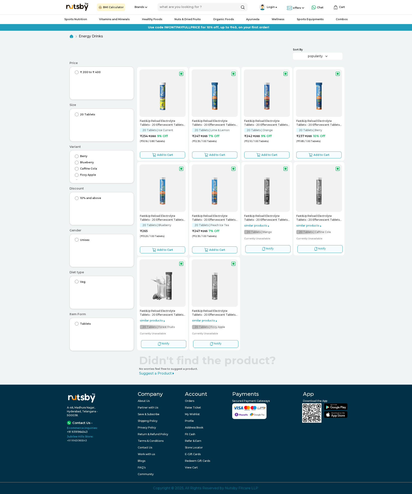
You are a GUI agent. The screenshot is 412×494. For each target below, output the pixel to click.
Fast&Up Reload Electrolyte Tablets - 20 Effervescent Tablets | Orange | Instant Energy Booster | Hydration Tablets (266, 123)
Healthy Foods (152, 19)
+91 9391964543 (77, 431)
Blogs (141, 460)
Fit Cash (190, 434)
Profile (189, 420)
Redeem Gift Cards (197, 460)
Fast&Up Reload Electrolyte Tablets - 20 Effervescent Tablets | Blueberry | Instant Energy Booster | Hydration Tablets (162, 218)
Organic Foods (223, 19)
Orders (189, 400)
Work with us (146, 454)
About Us (144, 400)
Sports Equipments (310, 19)
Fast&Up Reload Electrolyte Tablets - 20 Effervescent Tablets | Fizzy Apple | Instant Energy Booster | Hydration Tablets (214, 313)
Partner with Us (148, 407)
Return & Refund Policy (153, 434)
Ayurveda (252, 19)
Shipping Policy (148, 420)
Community (146, 474)
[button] (262, 7)
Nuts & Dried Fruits (187, 19)
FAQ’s (141, 467)
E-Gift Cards (193, 454)
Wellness (278, 19)
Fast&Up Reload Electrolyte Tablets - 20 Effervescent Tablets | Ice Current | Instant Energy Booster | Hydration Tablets (162, 123)
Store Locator (194, 447)
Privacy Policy (147, 427)
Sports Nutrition (75, 19)
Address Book (194, 427)
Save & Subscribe (148, 414)
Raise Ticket (193, 407)
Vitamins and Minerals (114, 19)
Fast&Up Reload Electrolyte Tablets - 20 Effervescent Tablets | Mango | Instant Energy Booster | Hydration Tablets (266, 218)
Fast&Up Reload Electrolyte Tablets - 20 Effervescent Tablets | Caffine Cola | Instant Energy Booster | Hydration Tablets (318, 218)
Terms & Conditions (151, 440)
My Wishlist (192, 414)
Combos (342, 19)
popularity (315, 56)
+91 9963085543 (77, 440)
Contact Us (145, 447)
